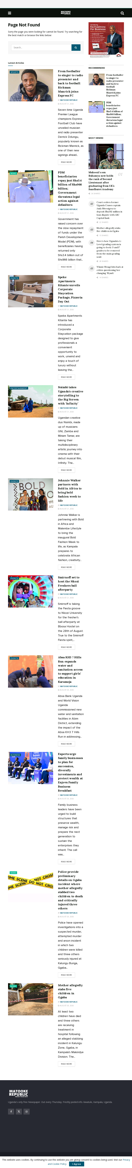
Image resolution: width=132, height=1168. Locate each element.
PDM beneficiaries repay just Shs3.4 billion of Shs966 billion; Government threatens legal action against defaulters (114, 114)
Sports (14, 72)
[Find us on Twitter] (19, 1111)
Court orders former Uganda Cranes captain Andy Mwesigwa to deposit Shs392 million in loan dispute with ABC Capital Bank (109, 210)
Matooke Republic (69, 100)
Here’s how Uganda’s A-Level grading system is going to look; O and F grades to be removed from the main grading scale (109, 249)
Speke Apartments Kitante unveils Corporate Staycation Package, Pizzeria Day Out (70, 289)
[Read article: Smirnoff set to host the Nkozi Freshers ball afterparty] (30, 591)
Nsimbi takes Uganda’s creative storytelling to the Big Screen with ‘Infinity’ (70, 395)
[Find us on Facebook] (11, 1111)
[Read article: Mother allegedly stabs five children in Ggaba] (30, 999)
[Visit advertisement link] (106, 40)
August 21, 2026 (66, 104)
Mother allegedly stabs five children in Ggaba (108, 230)
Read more (68, 162)
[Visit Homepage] (66, 13)
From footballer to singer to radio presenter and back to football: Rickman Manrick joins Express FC (70, 83)
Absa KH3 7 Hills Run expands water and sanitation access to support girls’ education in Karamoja (70, 669)
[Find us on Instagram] (27, 1111)
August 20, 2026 (66, 690)
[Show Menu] (9, 13)
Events (14, 278)
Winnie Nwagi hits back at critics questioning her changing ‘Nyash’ (110, 270)
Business (15, 755)
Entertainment (19, 388)
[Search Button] (122, 13)
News (13, 173)
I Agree (76, 1164)
